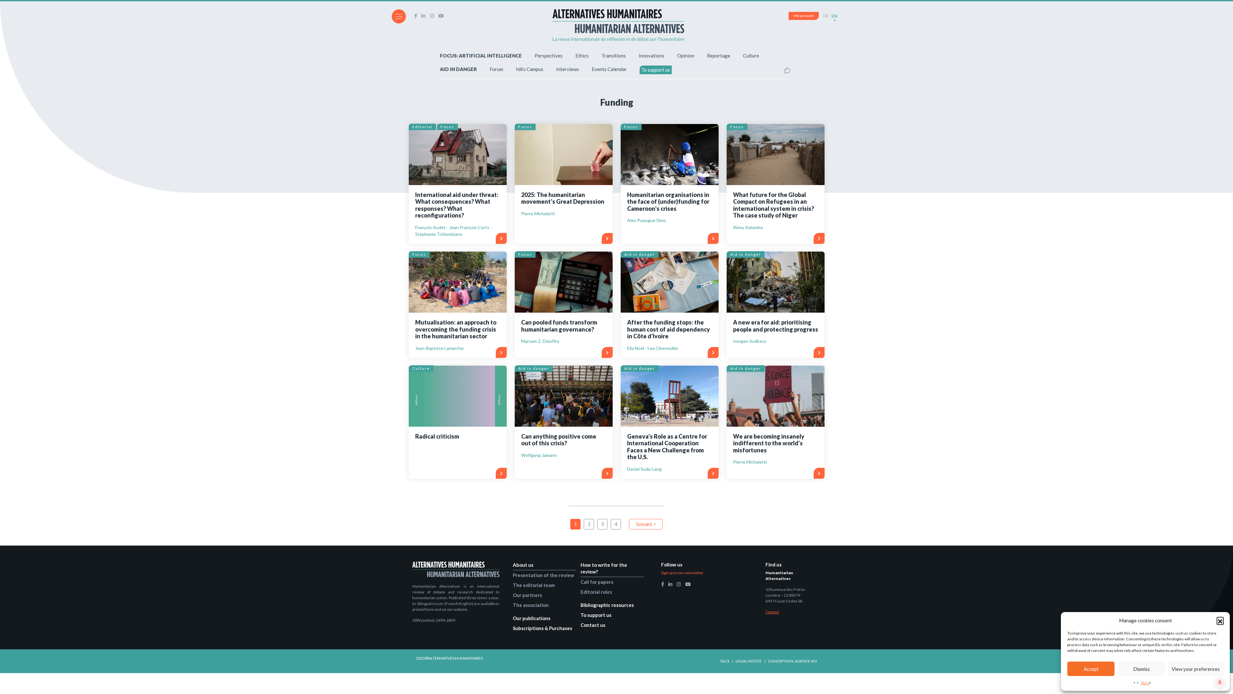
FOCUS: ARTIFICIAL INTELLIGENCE (481, 55)
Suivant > (646, 524)
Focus (447, 126)
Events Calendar (609, 69)
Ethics (582, 55)
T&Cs (1145, 683)
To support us (655, 70)
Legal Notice (749, 661)
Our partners (527, 595)
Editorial (422, 126)
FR (825, 16)
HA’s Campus (529, 69)
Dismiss (1141, 669)
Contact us (593, 625)
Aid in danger (639, 254)
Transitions (613, 55)
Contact (772, 611)
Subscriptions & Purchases (542, 628)
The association (531, 605)
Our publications (531, 618)
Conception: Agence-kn (792, 661)
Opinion (685, 55)
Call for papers (597, 582)
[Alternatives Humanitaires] (618, 25)
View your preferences (1196, 669)
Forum (496, 69)
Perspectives (549, 55)
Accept (1091, 669)
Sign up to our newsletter (682, 572)
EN (834, 16)
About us (523, 565)
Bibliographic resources (607, 605)
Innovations (651, 55)
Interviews (567, 69)
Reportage (718, 55)
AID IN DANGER (458, 69)
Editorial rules (596, 592)
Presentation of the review (543, 575)
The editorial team (534, 585)
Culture (751, 55)
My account (804, 15)
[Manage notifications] (1220, 682)
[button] (1220, 620)
